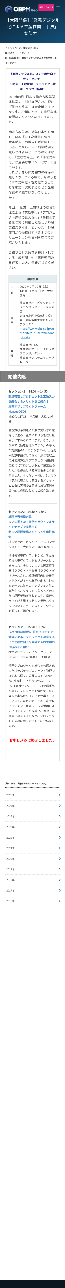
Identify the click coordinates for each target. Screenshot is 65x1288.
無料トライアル (46, 7)
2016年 (10, 901)
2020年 (10, 858)
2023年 (10, 827)
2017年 (10, 890)
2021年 (10, 848)
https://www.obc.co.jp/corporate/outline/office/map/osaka (37, 332)
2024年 (10, 816)
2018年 (10, 880)
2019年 (10, 869)
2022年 (10, 837)
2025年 (10, 806)
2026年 (10, 795)
